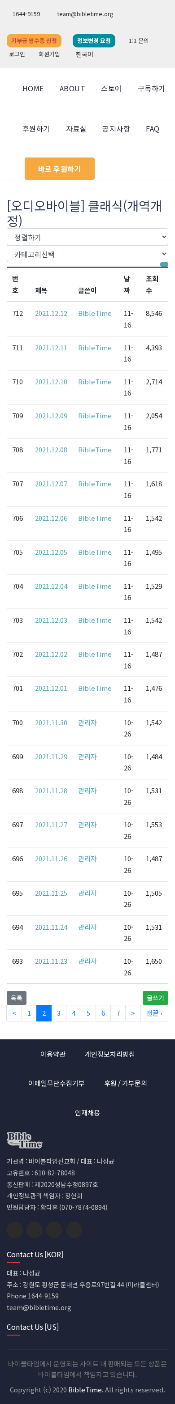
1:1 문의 (139, 40)
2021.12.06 (51, 518)
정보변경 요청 (94, 40)
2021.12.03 (51, 620)
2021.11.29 (51, 756)
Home (33, 88)
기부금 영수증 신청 (34, 40)
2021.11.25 (51, 893)
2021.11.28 (51, 790)
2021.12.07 (51, 483)
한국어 (84, 54)
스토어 (111, 88)
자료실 (76, 128)
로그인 (17, 54)
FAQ (152, 128)
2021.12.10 (51, 381)
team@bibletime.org (85, 13)
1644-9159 (25, 13)
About (72, 88)
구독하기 (152, 88)
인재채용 (87, 1112)
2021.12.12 (51, 313)
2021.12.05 (51, 552)
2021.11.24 (51, 927)
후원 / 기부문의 (125, 1083)
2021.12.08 (51, 449)
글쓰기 (155, 997)
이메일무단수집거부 (56, 1083)
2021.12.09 (51, 415)
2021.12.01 (51, 688)
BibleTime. (86, 1389)
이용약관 (53, 1054)
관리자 (87, 722)
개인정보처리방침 (110, 1054)
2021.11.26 (51, 858)
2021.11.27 (51, 824)
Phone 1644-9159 (33, 1295)
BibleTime (95, 313)
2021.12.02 (51, 654)
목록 (16, 997)
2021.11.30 (51, 722)
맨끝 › (154, 1012)
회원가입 (49, 54)
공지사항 (116, 128)
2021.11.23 (51, 961)
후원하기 (36, 128)
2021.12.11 (51, 347)
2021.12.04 (51, 586)
